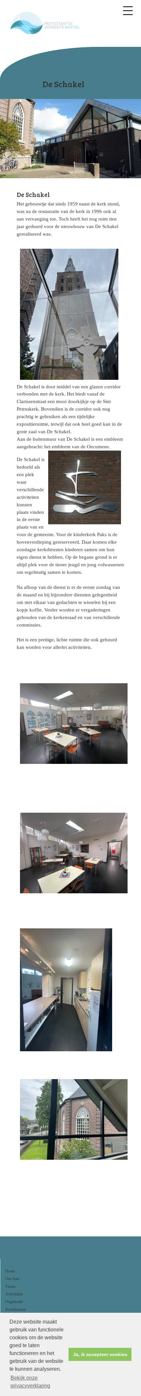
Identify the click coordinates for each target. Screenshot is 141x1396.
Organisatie (14, 1301)
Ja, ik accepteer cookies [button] (100, 1354)
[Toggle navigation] (128, 10)
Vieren (10, 1286)
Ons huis (12, 1278)
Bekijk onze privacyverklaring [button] (30, 1381)
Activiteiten (14, 1294)
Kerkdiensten (15, 1309)
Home (10, 1271)
